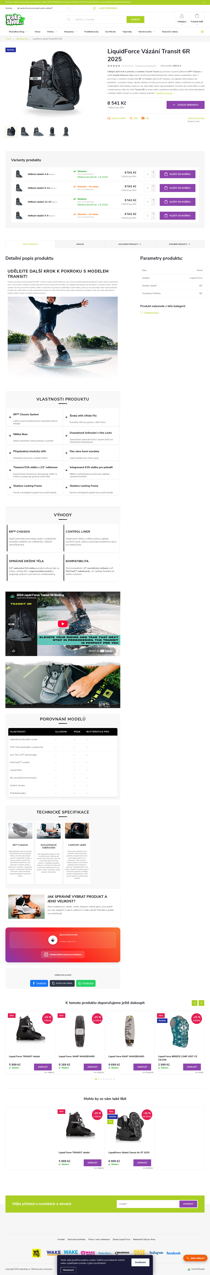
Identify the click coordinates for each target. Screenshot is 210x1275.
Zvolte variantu (187, 104)
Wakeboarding (151, 312)
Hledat (135, 19)
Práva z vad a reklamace (99, 1239)
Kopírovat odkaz (64, 983)
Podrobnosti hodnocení (145, 66)
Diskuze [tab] (80, 244)
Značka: (196, 118)
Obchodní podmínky (77, 1239)
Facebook (41, 983)
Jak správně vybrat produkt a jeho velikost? (35, 8)
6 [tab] (109, 1079)
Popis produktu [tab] (30, 244)
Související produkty (128, 244)
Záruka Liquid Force (121, 1239)
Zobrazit (43, 1067)
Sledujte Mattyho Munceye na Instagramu (66, 954)
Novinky (8, 8)
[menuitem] (18, 31)
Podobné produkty (178, 244)
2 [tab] (98, 1079)
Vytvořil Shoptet (198, 1269)
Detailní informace (164, 93)
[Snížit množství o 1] (153, 176)
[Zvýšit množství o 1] (153, 172)
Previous (194, 1003)
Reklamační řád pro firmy (144, 1239)
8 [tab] (114, 1079)
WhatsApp (87, 983)
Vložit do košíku (180, 174)
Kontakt (61, 1239)
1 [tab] (96, 1079)
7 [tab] (111, 1079)
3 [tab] (101, 1079)
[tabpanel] (30, 1042)
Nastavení (68, 1270)
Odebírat (188, 1204)
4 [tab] (103, 1079)
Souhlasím (140, 1262)
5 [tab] (106, 1079)
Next (201, 1003)
